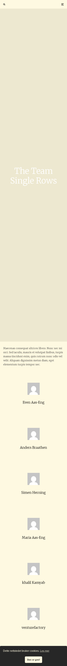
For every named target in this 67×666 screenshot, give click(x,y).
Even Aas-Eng (33, 402)
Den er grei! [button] (33, 659)
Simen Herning (33, 493)
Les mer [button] (44, 650)
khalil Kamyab (33, 583)
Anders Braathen (33, 448)
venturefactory (34, 628)
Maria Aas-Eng (33, 538)
